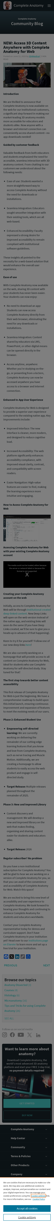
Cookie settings (38, 1195)
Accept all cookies (27, 1208)
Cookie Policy (39, 1199)
